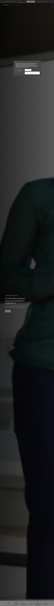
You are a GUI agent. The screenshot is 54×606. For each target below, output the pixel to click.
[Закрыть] (40, 62)
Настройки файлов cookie (19, 70)
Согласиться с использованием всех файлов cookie (32, 73)
